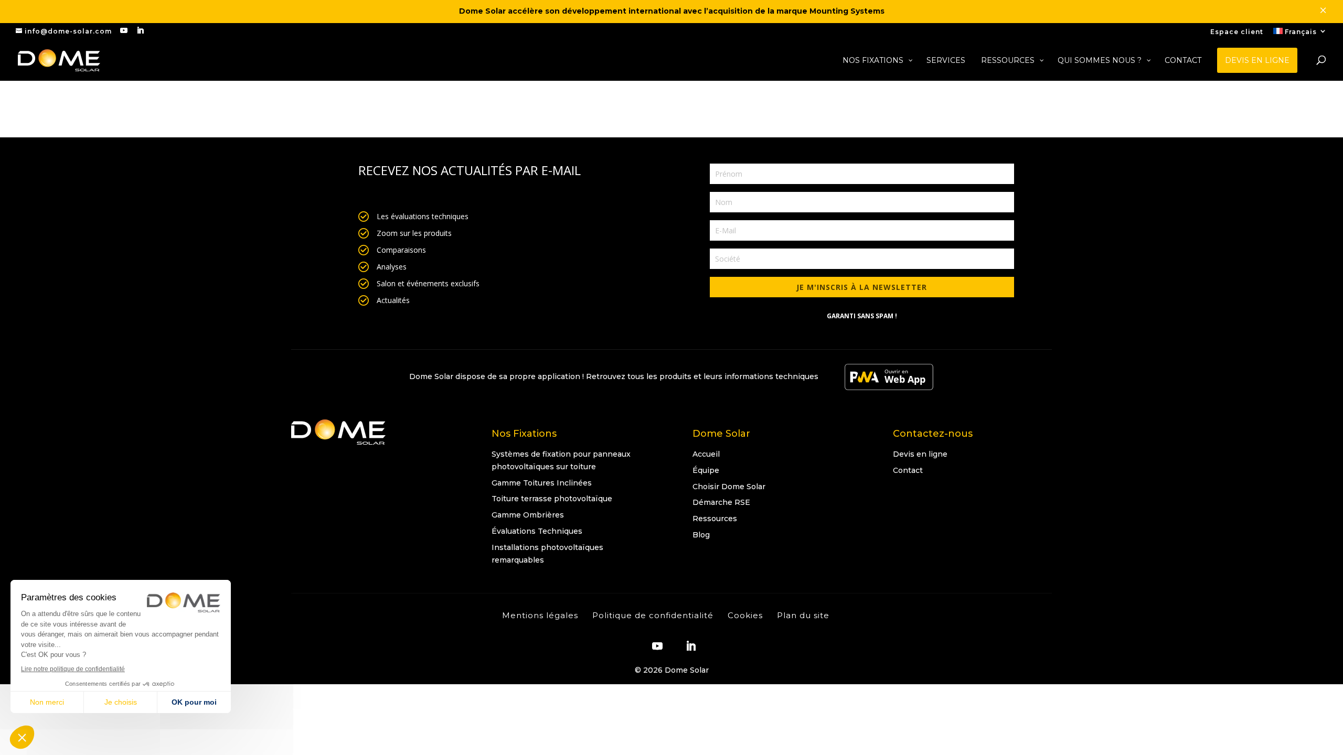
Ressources (714, 518)
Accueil (706, 454)
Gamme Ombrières (528, 515)
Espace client (1236, 32)
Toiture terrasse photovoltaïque (552, 498)
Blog (701, 535)
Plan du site (803, 615)
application (559, 376)
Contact (908, 470)
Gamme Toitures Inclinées (542, 483)
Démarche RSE (721, 502)
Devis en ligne (920, 454)
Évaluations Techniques (537, 531)
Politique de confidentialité (652, 615)
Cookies (745, 615)
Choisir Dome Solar (728, 486)
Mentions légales (540, 615)
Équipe (705, 470)
